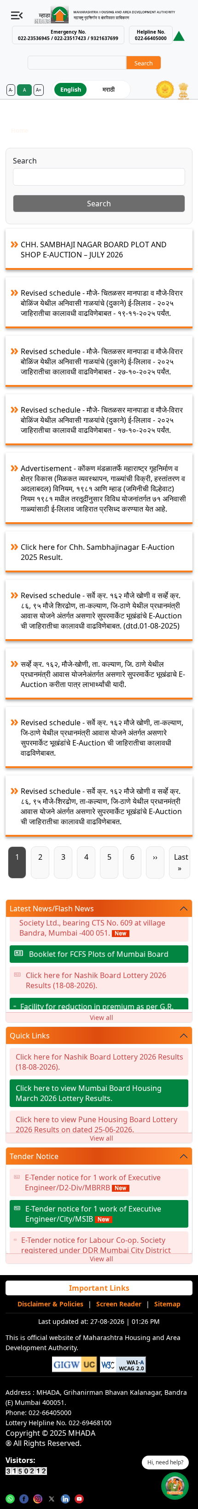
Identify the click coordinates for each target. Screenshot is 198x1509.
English (70, 89)
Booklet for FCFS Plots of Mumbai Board (99, 950)
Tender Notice (34, 1156)
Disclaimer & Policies (50, 1303)
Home (19, 130)
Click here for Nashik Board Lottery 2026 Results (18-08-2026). (96, 977)
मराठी (109, 89)
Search (25, 161)
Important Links (99, 1288)
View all (101, 1017)
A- (11, 90)
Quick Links (30, 1036)
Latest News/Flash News (52, 908)
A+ (38, 90)
